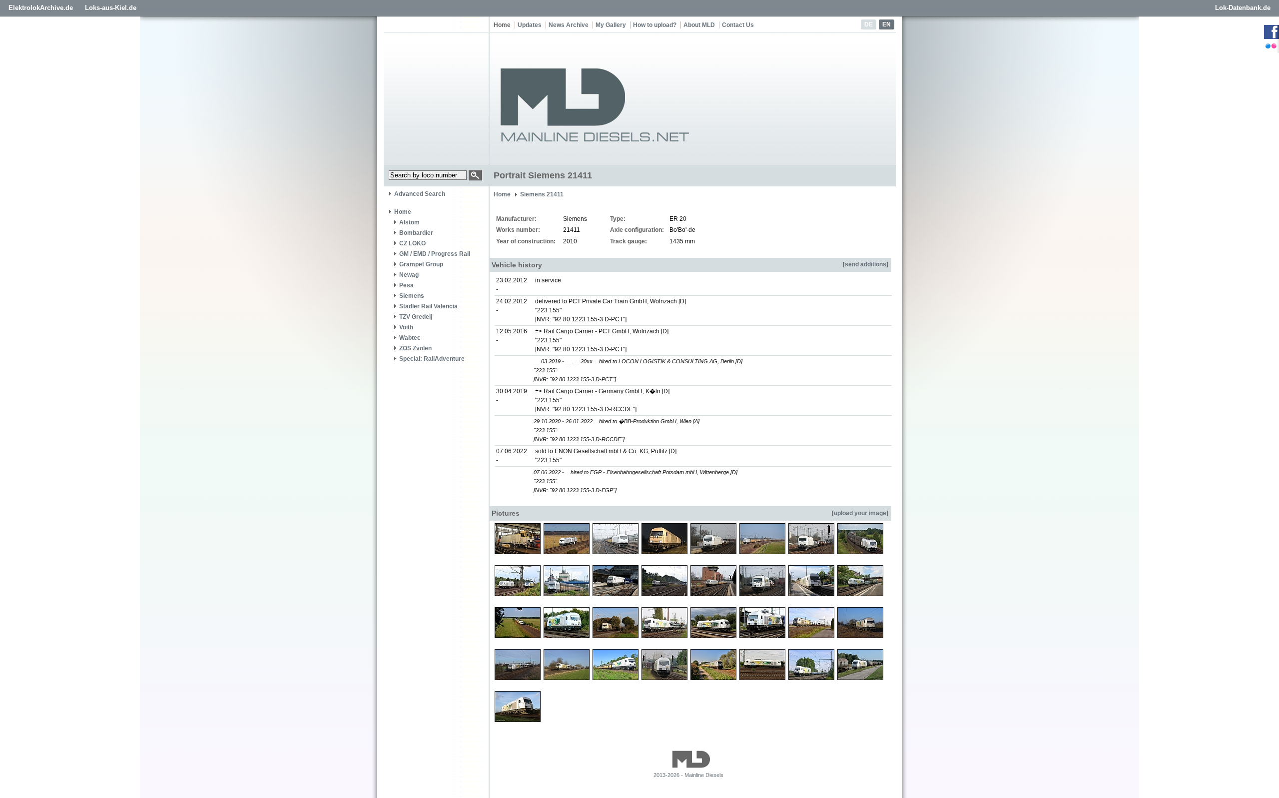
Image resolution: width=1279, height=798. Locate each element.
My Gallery (611, 24)
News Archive (569, 24)
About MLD (699, 24)
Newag (409, 274)
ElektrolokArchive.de (40, 7)
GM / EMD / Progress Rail (434, 253)
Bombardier (416, 232)
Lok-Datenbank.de (1243, 7)
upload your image (860, 513)
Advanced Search (419, 193)
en (886, 24)
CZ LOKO (412, 243)
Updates (530, 24)
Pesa (406, 285)
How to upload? (654, 24)
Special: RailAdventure (432, 358)
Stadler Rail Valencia (428, 306)
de (868, 24)
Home (502, 24)
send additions (865, 264)
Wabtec (410, 337)
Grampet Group (421, 264)
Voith (406, 327)
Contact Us (738, 24)
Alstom (409, 222)
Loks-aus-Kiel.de (110, 7)
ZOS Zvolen (415, 348)
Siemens (411, 295)
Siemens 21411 (542, 194)
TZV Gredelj (415, 316)
